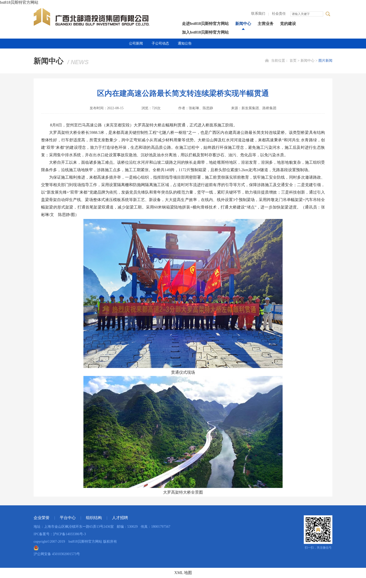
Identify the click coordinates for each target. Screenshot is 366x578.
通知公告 (185, 43)
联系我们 (258, 13)
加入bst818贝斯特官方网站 (205, 32)
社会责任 (279, 13)
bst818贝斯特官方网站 (19, 2)
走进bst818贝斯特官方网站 (205, 23)
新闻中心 (243, 23)
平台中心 (68, 518)
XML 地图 (183, 573)
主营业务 (266, 23)
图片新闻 (325, 60)
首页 (293, 60)
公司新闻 (136, 43)
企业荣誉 (42, 518)
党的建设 (288, 23)
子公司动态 (160, 43)
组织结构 (94, 518)
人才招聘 (120, 518)
